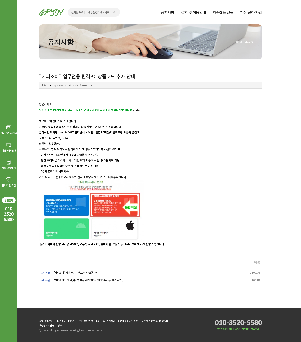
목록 (257, 262)
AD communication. (92, 330)
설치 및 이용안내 (193, 12)
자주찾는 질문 (223, 12)
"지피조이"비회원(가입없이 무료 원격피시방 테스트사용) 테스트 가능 (88, 280)
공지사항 (167, 12)
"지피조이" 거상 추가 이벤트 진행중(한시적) (75, 272)
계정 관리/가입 (251, 12)
